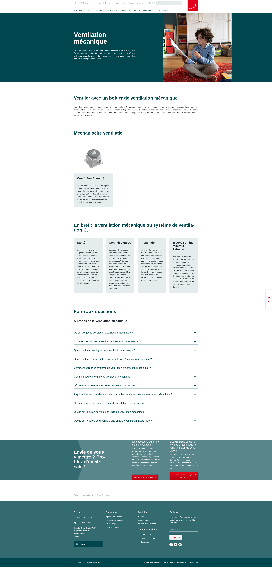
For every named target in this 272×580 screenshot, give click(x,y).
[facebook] (171, 544)
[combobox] (88, 544)
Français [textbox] (83, 544)
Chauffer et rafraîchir (94, 10)
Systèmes (111, 10)
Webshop (162, 10)
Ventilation (78, 10)
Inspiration (124, 10)
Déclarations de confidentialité (175, 562)
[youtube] (180, 544)
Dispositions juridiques (152, 562)
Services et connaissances (143, 10)
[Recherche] (180, 3)
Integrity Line (193, 562)
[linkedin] (175, 544)
